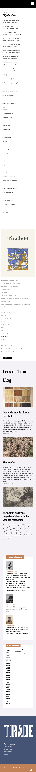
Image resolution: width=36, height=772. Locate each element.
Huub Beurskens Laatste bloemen (9, 286)
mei (7, 654)
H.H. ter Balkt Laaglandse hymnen (9, 280)
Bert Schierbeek (5, 325)
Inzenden (7, 754)
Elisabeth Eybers (5, 289)
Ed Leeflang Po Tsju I (6, 312)
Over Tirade (8, 747)
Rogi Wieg (3, 340)
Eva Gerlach (4, 292)
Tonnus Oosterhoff (6, 318)
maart (8, 657)
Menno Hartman (19, 654)
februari (9, 659)
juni (7, 652)
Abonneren (8, 752)
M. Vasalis (3, 331)
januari (8, 660)
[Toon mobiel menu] (32, 4)
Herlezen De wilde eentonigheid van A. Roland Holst (14, 349)
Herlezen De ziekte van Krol (8, 352)
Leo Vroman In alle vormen (7, 334)
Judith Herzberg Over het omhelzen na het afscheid (14, 298)
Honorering (8, 749)
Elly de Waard (4, 336)
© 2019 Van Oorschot (18, 768)
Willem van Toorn (5, 327)
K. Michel (3, 316)
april (8, 655)
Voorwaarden (7, 768)
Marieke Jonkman (5, 301)
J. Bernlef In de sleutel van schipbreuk (11, 283)
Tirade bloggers (9, 744)
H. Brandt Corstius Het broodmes (9, 345)
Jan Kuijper (3, 309)
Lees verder (6, 433)
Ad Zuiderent (4, 343)
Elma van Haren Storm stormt (8, 295)
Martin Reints (4, 322)
